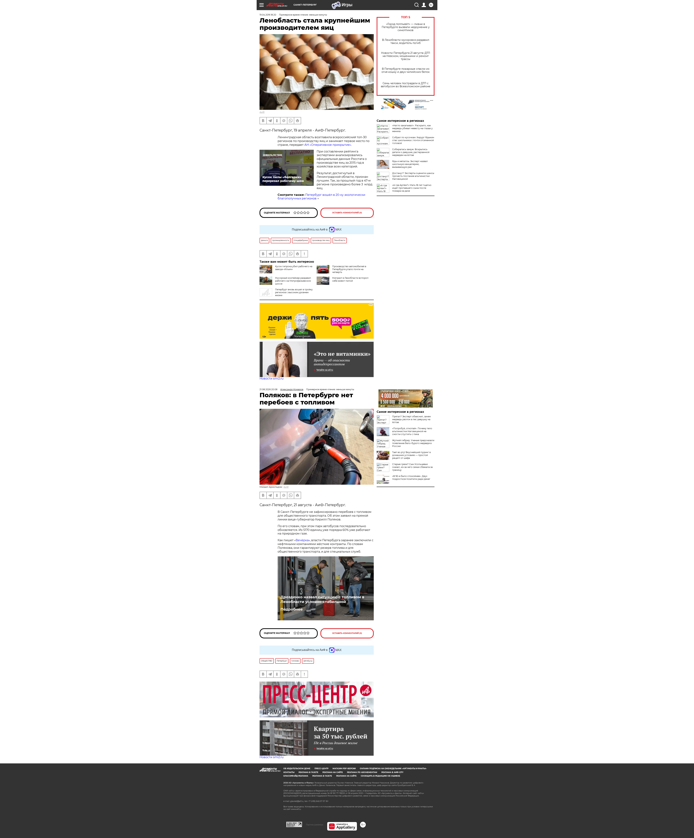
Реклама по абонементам (362, 772)
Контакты (288, 772)
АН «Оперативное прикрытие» (327, 145)
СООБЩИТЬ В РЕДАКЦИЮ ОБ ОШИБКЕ (380, 776)
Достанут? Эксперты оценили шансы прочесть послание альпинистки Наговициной (413, 176)
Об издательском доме (296, 768)
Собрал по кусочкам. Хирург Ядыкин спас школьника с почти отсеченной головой (413, 140)
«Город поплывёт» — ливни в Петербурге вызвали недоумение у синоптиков (406, 27)
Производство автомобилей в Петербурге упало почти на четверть (349, 269)
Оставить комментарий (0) (347, 213)
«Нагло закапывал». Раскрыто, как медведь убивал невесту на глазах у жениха (412, 128)
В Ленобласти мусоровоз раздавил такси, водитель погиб (405, 41)
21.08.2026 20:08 (268, 389)
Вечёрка (302, 540)
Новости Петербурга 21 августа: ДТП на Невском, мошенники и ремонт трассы (405, 56)
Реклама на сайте (332, 772)
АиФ (262, 112)
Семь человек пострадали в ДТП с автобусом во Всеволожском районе (405, 85)
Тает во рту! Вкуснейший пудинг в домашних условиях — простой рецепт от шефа (411, 455)
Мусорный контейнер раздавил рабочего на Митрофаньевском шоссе (293, 281)
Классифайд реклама (295, 776)
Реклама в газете (308, 772)
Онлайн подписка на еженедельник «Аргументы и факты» (393, 768)
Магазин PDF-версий (344, 768)
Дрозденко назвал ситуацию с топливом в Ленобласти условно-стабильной (322, 599)
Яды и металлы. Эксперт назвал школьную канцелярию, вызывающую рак (410, 164)
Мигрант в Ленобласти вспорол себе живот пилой (350, 279)
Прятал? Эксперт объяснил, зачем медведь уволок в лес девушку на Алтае (411, 419)
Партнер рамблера (314, 825)
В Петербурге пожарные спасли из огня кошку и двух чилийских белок (406, 70)
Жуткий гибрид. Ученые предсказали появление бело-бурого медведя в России (413, 443)
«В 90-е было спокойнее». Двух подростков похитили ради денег (411, 477)
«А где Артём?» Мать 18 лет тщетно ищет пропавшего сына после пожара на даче (411, 188)
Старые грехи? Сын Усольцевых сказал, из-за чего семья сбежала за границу (412, 467)
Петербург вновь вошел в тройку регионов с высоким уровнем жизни (294, 292)
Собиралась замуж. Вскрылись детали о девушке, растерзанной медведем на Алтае (410, 152)
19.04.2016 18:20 (268, 14)
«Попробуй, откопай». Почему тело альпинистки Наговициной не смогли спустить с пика (412, 431)
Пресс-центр (321, 768)
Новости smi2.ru (272, 378)
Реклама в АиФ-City (392, 772)
